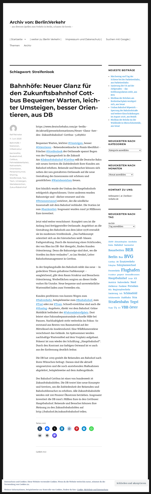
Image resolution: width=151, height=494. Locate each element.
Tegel (134, 302)
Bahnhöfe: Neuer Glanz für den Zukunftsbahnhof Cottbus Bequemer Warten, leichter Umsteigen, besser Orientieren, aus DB (55, 100)
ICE (135, 278)
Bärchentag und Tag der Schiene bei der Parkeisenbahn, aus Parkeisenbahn (125, 79)
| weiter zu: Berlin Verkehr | (45, 39)
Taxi (24, 178)
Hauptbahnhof (117, 278)
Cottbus (13, 159)
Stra (134, 297)
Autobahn (132, 242)
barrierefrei (15, 153)
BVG (128, 256)
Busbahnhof (16, 156)
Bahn (110, 245)
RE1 (110, 290)
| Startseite (16, 39)
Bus (121, 257)
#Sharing (41, 308)
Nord (133, 282)
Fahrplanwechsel (126, 265)
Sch (120, 293)
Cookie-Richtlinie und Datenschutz (92, 490)
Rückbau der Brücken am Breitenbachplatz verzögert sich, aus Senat (123, 101)
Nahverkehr (15, 165)
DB (117, 262)
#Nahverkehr (44, 300)
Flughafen (130, 270)
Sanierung (113, 293)
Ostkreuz (113, 286)
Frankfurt (112, 275)
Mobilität (112, 282)
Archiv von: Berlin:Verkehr (37, 22)
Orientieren (15, 168)
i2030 (130, 278)
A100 (110, 241)
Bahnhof (118, 245)
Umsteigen (20, 181)
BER (129, 249)
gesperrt (120, 275)
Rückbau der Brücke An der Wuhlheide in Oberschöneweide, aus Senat (126, 123)
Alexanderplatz (121, 242)
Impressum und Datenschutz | (83, 39)
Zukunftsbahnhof (18, 187)
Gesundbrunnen (132, 274)
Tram (12, 181)
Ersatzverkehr (127, 261)
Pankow (123, 286)
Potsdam (133, 286)
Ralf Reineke (16, 134)
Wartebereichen (17, 184)
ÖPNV (133, 307)
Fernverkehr (114, 271)
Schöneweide (114, 297)
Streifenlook (15, 178)
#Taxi (39, 304)
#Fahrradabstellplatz (76, 312)
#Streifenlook (54, 151)
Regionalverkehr (121, 289)
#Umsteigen (75, 143)
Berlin (113, 257)
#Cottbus (69, 159)
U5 (115, 307)
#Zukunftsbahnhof (52, 159)
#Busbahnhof (84, 300)
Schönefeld (130, 293)
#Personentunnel (46, 200)
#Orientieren (43, 147)
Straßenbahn (118, 302)
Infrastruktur (16, 149)
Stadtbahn (126, 297)
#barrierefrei (48, 209)
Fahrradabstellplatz (19, 162)
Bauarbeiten (116, 250)
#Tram (58, 304)
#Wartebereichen (61, 180)
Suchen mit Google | (118, 39)
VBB (125, 307)
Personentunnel (17, 172)
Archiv (111, 223)
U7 (119, 308)
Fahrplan (112, 265)
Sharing (13, 175)
